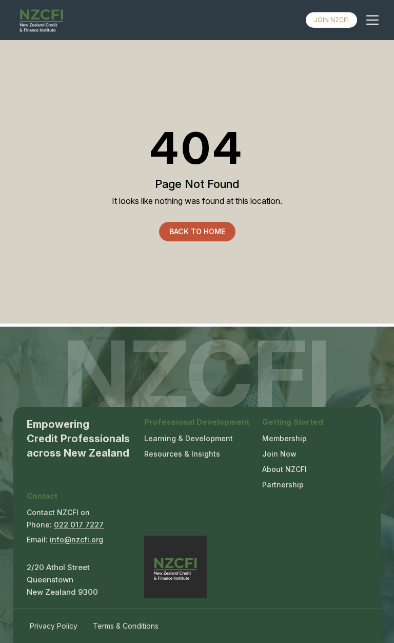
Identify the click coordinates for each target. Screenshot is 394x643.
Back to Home (197, 231)
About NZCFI (284, 469)
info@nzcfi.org (76, 539)
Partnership (283, 484)
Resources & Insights (182, 453)
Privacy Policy (53, 625)
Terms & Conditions (126, 625)
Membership (284, 438)
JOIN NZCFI (331, 20)
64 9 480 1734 (79, 526)
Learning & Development (188, 438)
